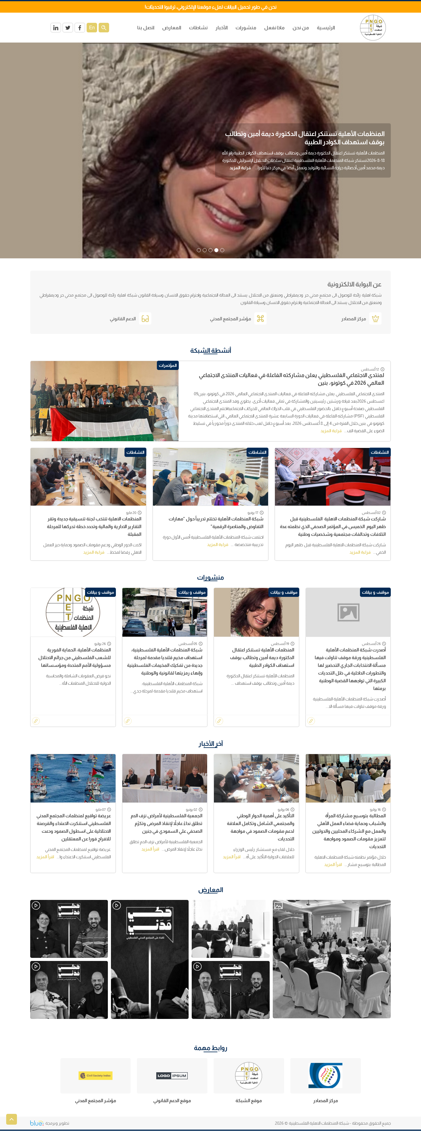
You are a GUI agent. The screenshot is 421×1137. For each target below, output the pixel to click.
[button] (222, 250)
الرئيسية (326, 27)
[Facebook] (80, 27)
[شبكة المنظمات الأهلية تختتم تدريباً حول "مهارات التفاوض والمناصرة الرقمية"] (211, 477)
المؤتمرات (168, 365)
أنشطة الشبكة (210, 350)
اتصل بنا (145, 27)
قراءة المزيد (361, 171)
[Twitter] (68, 27)
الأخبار (221, 27)
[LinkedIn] (56, 27)
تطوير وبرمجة (57, 1123)
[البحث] (104, 27)
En (92, 27)
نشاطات (198, 27)
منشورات (245, 27)
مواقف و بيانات (375, 592)
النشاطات (380, 452)
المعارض (210, 889)
